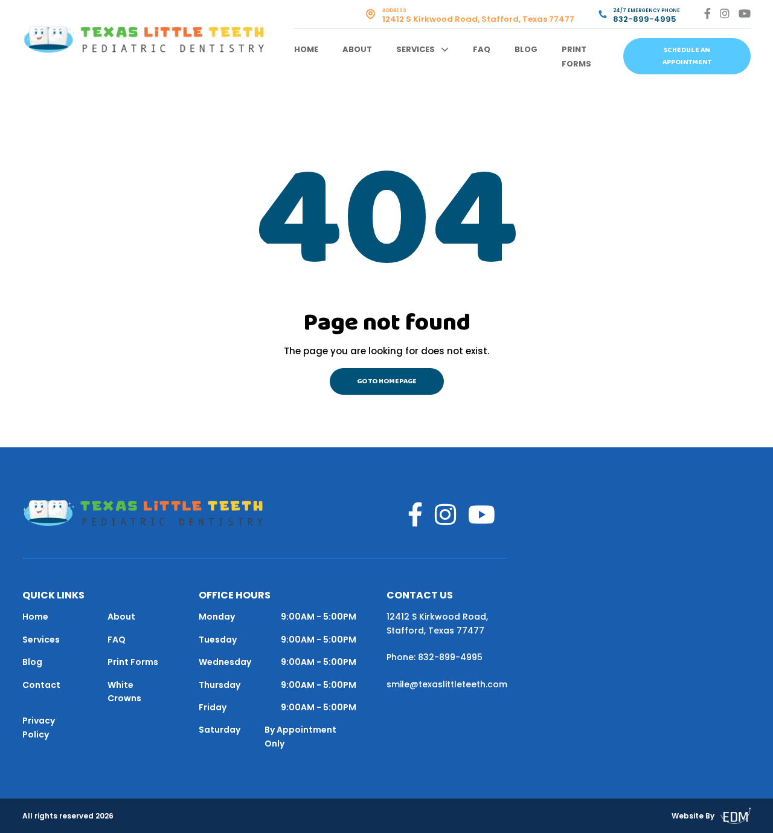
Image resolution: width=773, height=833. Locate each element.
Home (306, 49)
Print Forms (132, 662)
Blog (526, 49)
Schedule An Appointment (686, 56)
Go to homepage (387, 381)
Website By (693, 816)
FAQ (481, 49)
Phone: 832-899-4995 (434, 657)
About (357, 49)
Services (415, 49)
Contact (41, 685)
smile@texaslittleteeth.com (446, 684)
